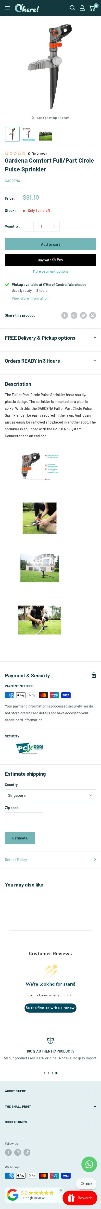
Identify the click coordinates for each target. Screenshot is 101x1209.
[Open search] (72, 8)
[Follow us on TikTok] (27, 1152)
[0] (92, 8)
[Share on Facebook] (64, 315)
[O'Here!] (13, 1200)
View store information (30, 298)
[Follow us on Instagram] (17, 1152)
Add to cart (50, 244)
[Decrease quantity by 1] (28, 226)
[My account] (82, 8)
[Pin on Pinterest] (74, 315)
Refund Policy (16, 859)
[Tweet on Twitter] (83, 315)
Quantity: (12, 226)
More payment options (50, 271)
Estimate (20, 838)
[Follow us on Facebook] (8, 1152)
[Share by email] (92, 315)
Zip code (11, 807)
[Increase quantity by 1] (54, 226)
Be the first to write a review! (50, 1007)
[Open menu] (7, 8)
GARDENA (12, 181)
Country (11, 784)
